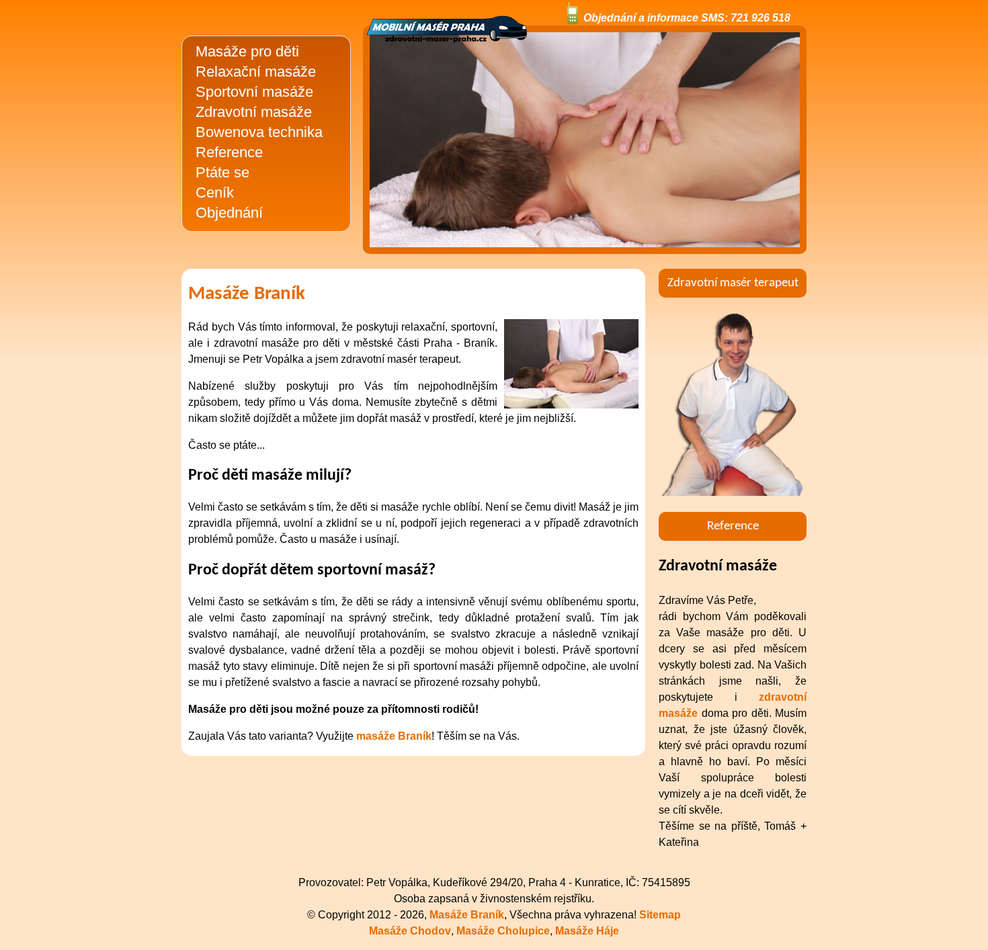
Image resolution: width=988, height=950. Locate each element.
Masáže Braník (466, 914)
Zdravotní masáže (254, 111)
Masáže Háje (587, 931)
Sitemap (660, 914)
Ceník (215, 192)
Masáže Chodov (410, 931)
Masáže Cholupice (503, 931)
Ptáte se (222, 172)
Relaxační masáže (256, 71)
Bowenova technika (259, 132)
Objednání (229, 212)
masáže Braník (393, 736)
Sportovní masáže (254, 91)
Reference (229, 152)
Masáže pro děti (247, 51)
